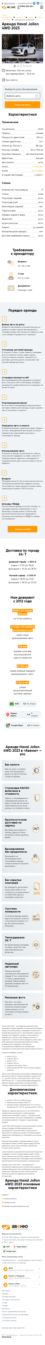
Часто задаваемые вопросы (14, 1312)
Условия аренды (9, 1297)
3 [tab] (21, 66)
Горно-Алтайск (9, 3)
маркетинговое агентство (31, 1335)
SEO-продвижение (10, 1335)
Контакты (6, 1309)
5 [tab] (27, 66)
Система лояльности (11, 1300)
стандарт (38, 166)
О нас (4, 1303)
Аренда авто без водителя (13, 1328)
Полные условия (22, 529)
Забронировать (22, 105)
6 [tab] (30, 66)
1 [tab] (15, 66)
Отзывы (5, 1306)
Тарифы (5, 1294)
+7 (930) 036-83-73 (25, 7)
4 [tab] (24, 66)
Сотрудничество (9, 1318)
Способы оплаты (9, 1320)
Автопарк (6, 1291)
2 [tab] (18, 66)
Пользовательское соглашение (15, 1315)
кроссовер (37, 170)
